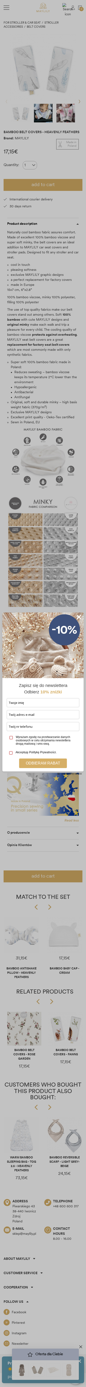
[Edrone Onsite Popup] (43, 693)
